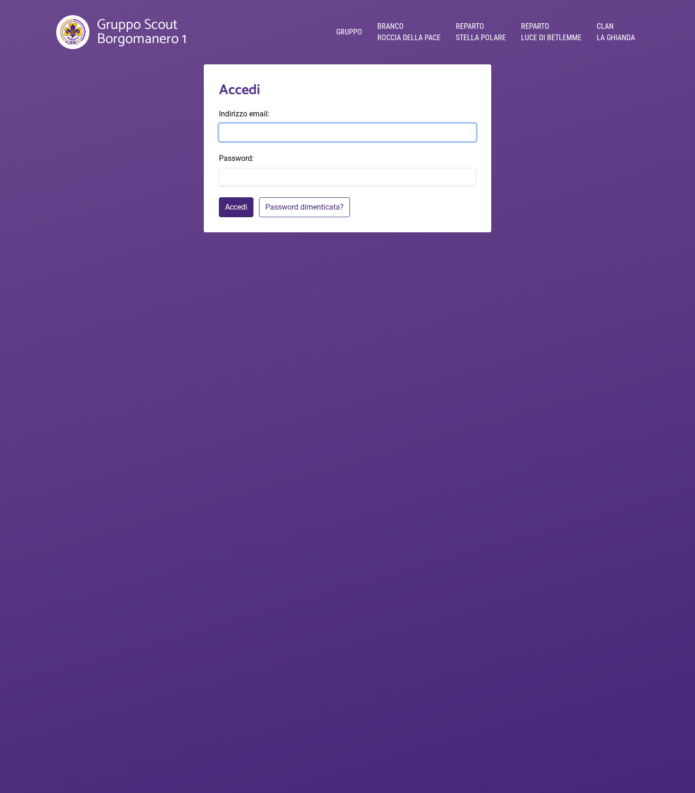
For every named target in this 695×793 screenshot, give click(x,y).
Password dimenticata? (304, 207)
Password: (236, 158)
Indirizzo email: (244, 113)
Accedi (236, 207)
